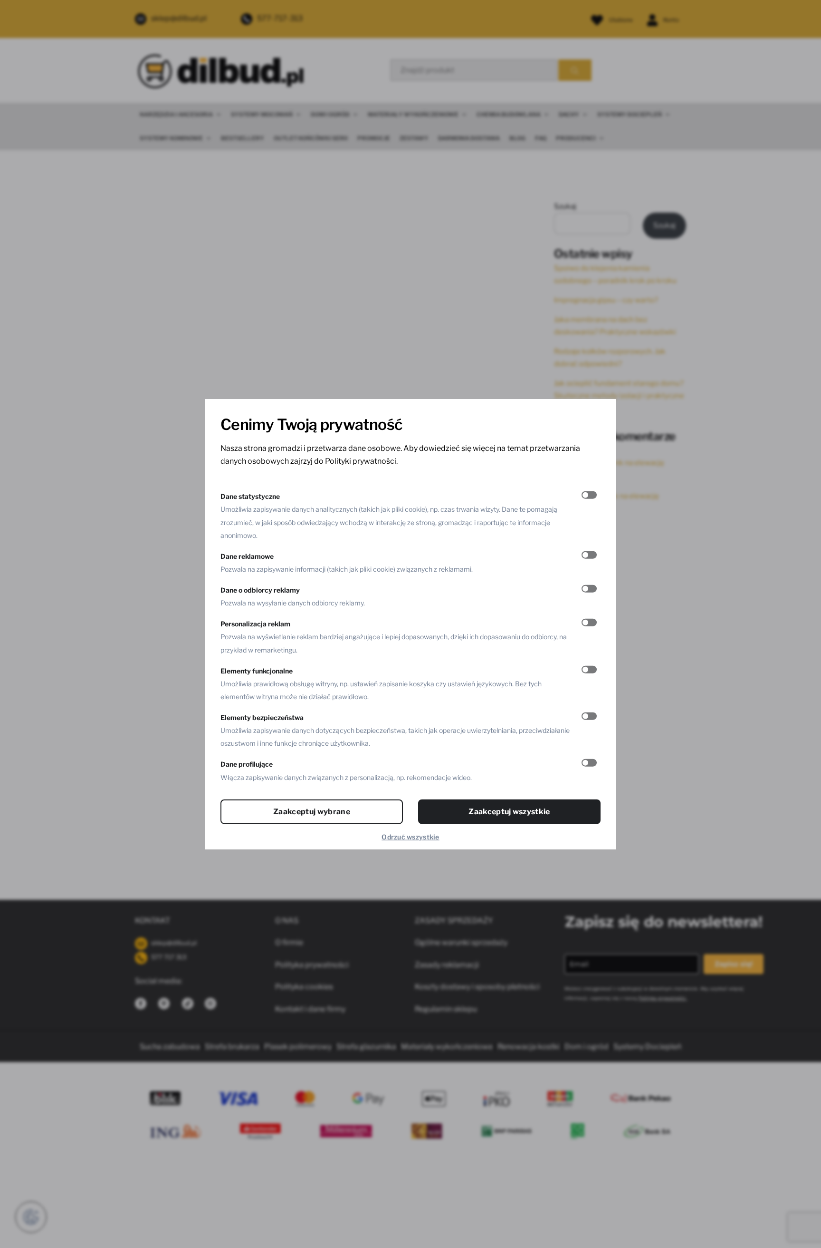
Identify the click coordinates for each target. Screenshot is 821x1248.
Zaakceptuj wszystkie (509, 811)
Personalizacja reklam (255, 624)
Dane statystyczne (250, 496)
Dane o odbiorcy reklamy (260, 590)
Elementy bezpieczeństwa (262, 717)
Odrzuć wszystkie (410, 836)
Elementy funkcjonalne (256, 670)
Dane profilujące (246, 764)
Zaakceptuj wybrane (311, 811)
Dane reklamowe (247, 556)
